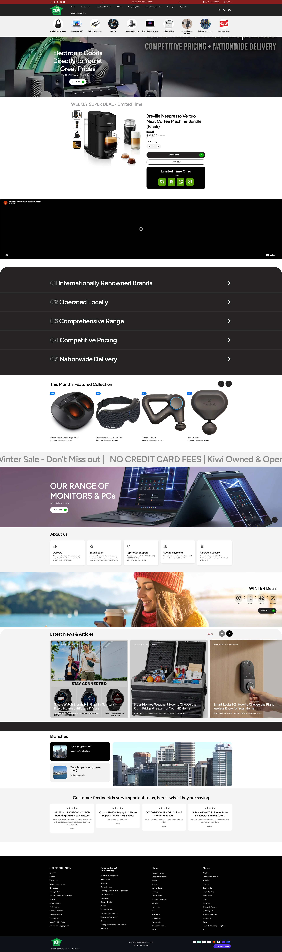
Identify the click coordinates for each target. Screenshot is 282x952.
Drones (103, 906)
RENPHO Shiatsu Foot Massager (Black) (64, 438)
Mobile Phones (157, 895)
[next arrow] (228, 384)
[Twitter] (51, 2)
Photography (156, 922)
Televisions (207, 918)
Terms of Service (56, 914)
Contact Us (54, 880)
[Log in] (224, 10)
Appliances (84, 7)
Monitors (155, 903)
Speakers (206, 903)
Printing (205, 873)
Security (170, 7)
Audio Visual (105, 879)
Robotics (206, 880)
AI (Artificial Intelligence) (109, 875)
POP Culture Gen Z (158, 926)
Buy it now (176, 162)
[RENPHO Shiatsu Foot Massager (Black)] (72, 412)
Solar (205, 899)
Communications (107, 894)
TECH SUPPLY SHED (146, 942)
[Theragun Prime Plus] (164, 412)
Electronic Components (109, 913)
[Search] (218, 10)
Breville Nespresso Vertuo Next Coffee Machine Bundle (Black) (174, 121)
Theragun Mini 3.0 (193, 438)
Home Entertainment (153, 7)
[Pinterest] (58, 2)
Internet (154, 884)
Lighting (155, 892)
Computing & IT (133, 7)
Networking (156, 907)
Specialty (183, 7)
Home (72, 7)
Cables (119, 7)
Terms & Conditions (56, 911)
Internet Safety (157, 888)
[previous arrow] (221, 384)
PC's (153, 911)
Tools (205, 922)
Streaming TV (208, 911)
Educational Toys (107, 909)
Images (154, 880)
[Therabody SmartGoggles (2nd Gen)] (118, 412)
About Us (53, 873)
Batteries (104, 883)
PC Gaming (156, 914)
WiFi (204, 930)
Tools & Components (77, 13)
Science (206, 884)
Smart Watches (208, 892)
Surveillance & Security (211, 914)
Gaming (103, 921)
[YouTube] (64, 2)
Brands (52, 877)
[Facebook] (54, 2)
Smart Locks (207, 888)
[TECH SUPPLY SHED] (56, 10)
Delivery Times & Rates (58, 884)
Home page (54, 888)
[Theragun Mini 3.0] (209, 412)
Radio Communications (211, 877)
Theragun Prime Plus (149, 438)
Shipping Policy (55, 903)
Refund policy (54, 918)
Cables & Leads (106, 887)
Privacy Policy (55, 892)
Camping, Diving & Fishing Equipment (114, 891)
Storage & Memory (209, 907)
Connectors (105, 898)
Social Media (207, 895)
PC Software (156, 918)
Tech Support (54, 907)
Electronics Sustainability (110, 917)
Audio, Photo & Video (102, 7)
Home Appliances (158, 873)
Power (154, 930)
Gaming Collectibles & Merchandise (113, 925)
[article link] (121, 712)
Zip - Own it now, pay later (59, 926)
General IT (104, 928)
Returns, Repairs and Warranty (61, 895)
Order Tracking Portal (57, 922)
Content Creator (106, 902)
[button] (229, 10)
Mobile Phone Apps (159, 899)
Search (52, 899)
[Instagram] (61, 2)
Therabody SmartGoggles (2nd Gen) (109, 438)
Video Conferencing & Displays (214, 926)
